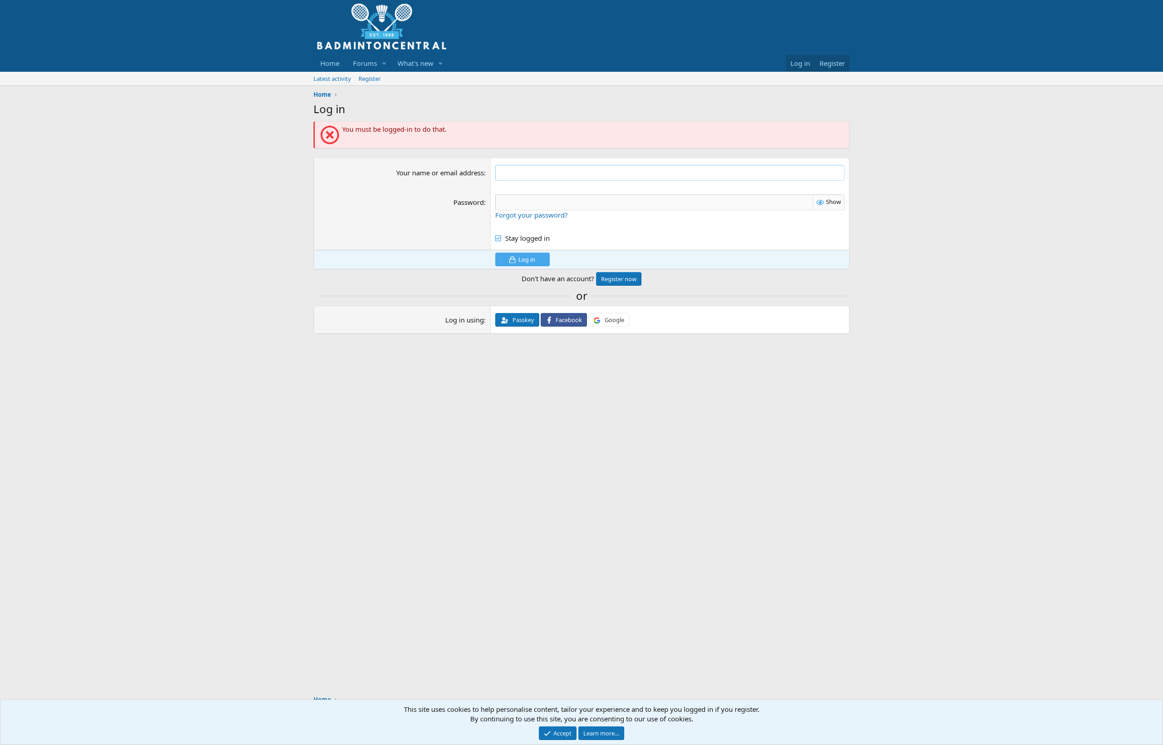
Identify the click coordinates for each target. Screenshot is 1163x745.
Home (329, 63)
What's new (415, 63)
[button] (384, 63)
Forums (365, 63)
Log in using (464, 319)
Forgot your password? (531, 214)
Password (468, 202)
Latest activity (332, 78)
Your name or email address (440, 172)
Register (369, 78)
